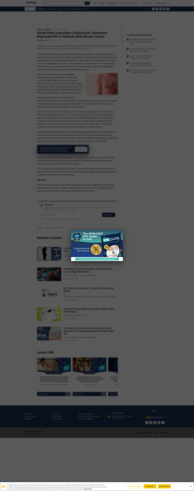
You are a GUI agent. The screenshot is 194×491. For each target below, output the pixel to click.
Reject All (150, 486)
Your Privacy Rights (134, 486)
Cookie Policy (87, 489)
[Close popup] (120, 232)
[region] (97, 486)
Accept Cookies (164, 486)
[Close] (191, 486)
